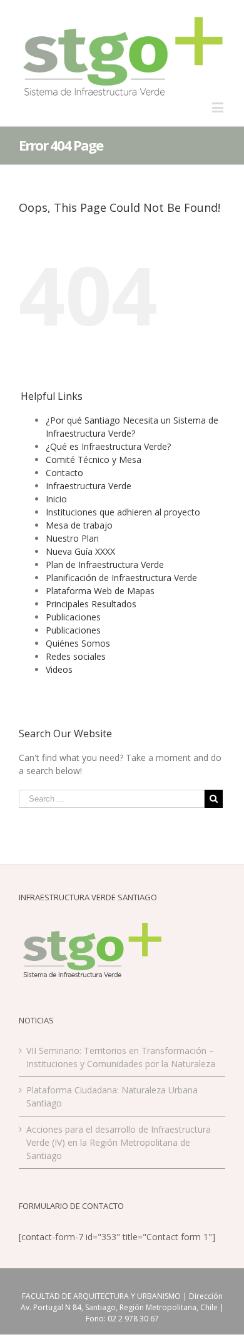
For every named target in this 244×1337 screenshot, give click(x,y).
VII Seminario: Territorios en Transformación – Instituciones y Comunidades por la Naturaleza (120, 1057)
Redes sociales (76, 656)
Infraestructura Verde (88, 486)
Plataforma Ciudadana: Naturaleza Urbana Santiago (112, 1096)
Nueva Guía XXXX (80, 551)
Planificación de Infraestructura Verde (121, 578)
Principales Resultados (91, 604)
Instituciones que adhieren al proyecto (123, 512)
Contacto (64, 473)
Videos (59, 669)
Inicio (56, 499)
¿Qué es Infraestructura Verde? (108, 446)
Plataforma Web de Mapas (100, 591)
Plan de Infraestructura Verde (105, 564)
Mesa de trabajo (79, 525)
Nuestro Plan (72, 538)
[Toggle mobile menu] (218, 107)
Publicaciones (73, 617)
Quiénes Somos (78, 643)
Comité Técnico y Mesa (93, 459)
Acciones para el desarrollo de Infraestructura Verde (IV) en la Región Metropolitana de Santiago (118, 1142)
